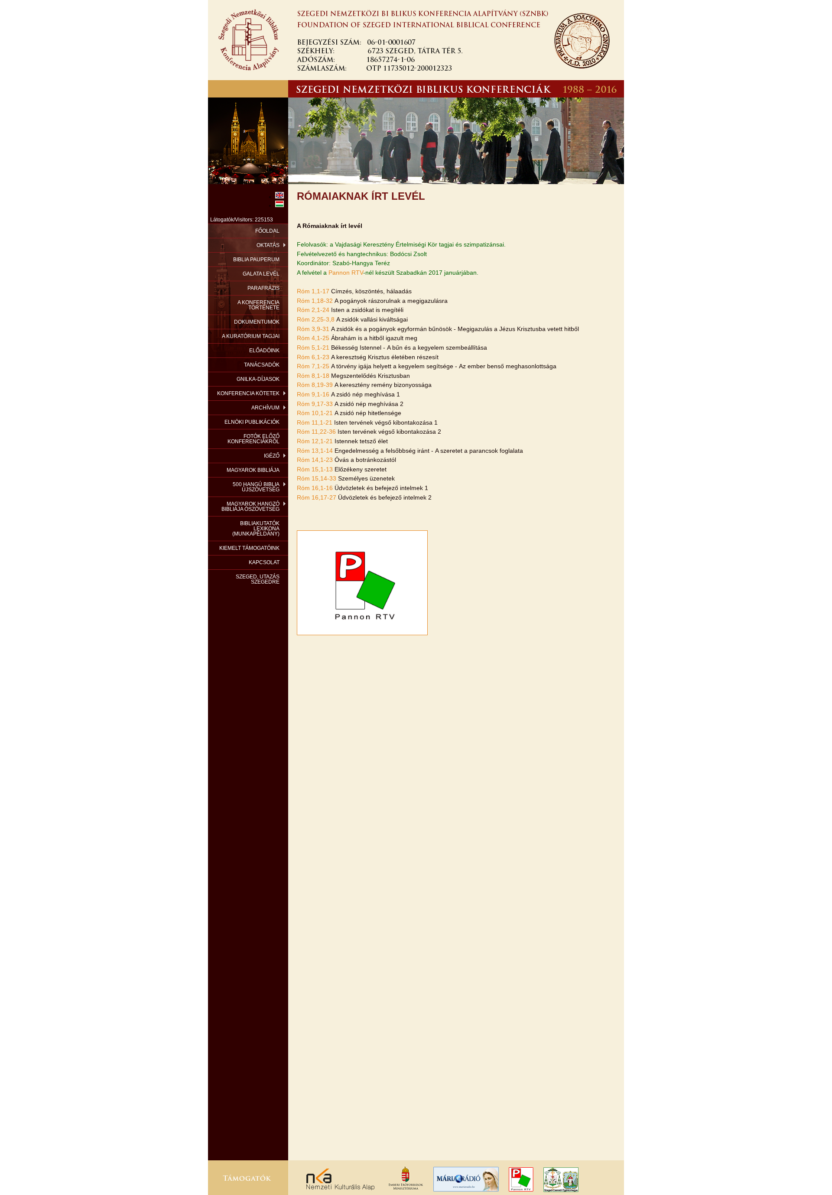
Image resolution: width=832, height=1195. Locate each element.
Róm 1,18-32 (315, 300)
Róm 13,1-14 (315, 450)
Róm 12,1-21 (315, 441)
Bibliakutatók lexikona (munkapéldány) (256, 528)
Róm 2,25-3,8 (316, 319)
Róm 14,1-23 (315, 459)
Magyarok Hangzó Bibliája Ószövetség (250, 506)
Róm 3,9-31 (313, 328)
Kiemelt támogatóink (249, 548)
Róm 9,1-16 (313, 394)
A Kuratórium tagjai (251, 336)
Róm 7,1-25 (313, 366)
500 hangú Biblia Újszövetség (256, 487)
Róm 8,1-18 (313, 375)
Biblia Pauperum (256, 260)
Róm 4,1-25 (313, 337)
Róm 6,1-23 (313, 357)
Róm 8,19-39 (315, 384)
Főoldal (267, 231)
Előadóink (264, 350)
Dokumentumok (257, 322)
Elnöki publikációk (252, 422)
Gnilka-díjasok (258, 379)
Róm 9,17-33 (315, 403)
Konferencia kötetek (248, 393)
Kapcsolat (264, 562)
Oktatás (268, 245)
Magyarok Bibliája (253, 470)
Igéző (272, 456)
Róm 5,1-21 (313, 347)
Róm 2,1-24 (313, 309)
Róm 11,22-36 (316, 431)
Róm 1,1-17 (313, 291)
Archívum (265, 408)
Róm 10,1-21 (315, 412)
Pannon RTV (345, 272)
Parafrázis (263, 288)
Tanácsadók (262, 365)
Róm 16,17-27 (316, 497)
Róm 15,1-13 (315, 469)
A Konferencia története (258, 305)
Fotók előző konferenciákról (254, 439)
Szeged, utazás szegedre (258, 579)
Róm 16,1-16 (315, 487)
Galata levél (261, 274)
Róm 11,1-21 (314, 422)
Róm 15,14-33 (316, 478)
